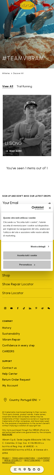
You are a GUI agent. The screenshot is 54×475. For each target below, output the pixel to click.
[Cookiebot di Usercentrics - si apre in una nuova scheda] (33, 208)
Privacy (5, 458)
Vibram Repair (11, 339)
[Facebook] (18, 308)
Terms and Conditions (23, 458)
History (6, 327)
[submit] (49, 203)
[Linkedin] (30, 308)
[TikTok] (24, 308)
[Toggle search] (20, 469)
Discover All (18, 73)
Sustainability (11, 333)
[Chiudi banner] (50, 208)
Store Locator (12, 293)
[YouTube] (11, 308)
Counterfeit (44, 458)
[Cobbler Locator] (29, 469)
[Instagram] (5, 308)
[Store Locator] (24, 469)
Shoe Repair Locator (18, 284)
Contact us (9, 367)
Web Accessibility (13, 460)
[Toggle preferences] (38, 469)
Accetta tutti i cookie (27, 255)
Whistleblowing (32, 460)
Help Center (9, 373)
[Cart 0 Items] (34, 469)
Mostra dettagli (38, 246)
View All (7, 86)
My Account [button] (10, 385)
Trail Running (24, 86)
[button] (22, 400)
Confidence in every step (18, 345)
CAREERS (8, 351)
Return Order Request (16, 379)
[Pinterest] (36, 308)
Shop (6, 275)
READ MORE (7, 435)
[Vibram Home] (27, 5)
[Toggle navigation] (15, 469)
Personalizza (25, 264)
